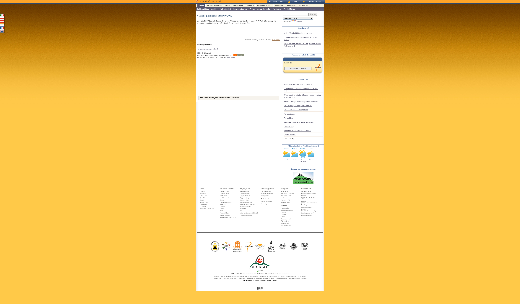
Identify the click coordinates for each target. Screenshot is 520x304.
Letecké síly (289, 126)
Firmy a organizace (266, 201)
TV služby (223, 204)
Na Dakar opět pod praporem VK (298, 106)
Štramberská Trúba (246, 211)
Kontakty (202, 191)
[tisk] (228, 57)
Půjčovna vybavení (226, 211)
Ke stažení (277, 9)
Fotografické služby (226, 202)
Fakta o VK (203, 195)
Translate (299, 21)
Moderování (223, 195)
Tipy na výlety (244, 198)
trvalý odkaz (276, 40)
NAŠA (283, 217)
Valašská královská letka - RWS (297, 130)
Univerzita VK (306, 189)
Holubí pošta (285, 208)
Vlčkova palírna (286, 225)
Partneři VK (303, 5)
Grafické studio (224, 193)
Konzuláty (264, 204)
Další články (289, 138)
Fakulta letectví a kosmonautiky (308, 210)
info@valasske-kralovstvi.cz (280, 274)
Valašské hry (285, 223)
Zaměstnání (203, 204)
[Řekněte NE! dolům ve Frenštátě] (303, 184)
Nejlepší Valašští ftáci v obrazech (298, 33)
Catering (222, 208)
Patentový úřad (286, 219)
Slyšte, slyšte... (290, 135)
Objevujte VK (238, 5)
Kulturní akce (244, 200)
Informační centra (240, 9)
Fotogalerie (291, 5)
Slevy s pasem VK (246, 202)
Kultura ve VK (285, 200)
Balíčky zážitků (203, 9)
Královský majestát (287, 210)
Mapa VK (243, 208)
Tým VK (202, 198)
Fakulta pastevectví (307, 213)
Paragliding (288, 118)
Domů (201, 5)
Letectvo (283, 212)
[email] (233, 57)
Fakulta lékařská (306, 207)
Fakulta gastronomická (308, 205)
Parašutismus (289, 114)
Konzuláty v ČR (286, 195)
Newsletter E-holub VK (207, 208)
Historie (202, 200)
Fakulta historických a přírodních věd (308, 197)
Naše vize (203, 193)
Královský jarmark (264, 5)
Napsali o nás (204, 202)
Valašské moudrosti (246, 215)
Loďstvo (283, 214)
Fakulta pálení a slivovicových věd (309, 201)
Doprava (222, 206)
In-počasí (303, 161)
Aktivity (214, 9)
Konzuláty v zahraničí (287, 193)
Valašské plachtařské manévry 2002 (299, 122)
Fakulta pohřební (306, 215)
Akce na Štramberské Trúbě (249, 213)
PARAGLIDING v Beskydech (296, 110)
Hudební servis (224, 198)
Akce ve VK (284, 191)
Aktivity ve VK (244, 191)
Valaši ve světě (285, 202)
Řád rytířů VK (285, 221)
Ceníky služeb (265, 195)
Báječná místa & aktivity (247, 204)
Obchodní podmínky (267, 193)
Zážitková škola (306, 191)
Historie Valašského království (208, 49)
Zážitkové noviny (225, 215)
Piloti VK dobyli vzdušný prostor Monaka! (301, 101)
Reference (279, 5)
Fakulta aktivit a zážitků (308, 193)
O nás (227, 5)
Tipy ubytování (245, 193)
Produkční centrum (214, 5)
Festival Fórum (289, 9)
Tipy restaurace (245, 195)
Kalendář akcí (225, 9)
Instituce (250, 5)
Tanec (222, 200)
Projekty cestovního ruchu (260, 9)
